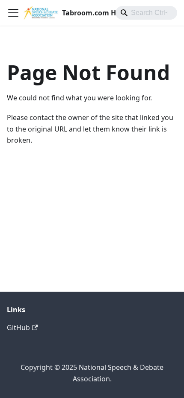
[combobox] (146, 13)
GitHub (18, 327)
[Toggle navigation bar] (13, 12)
